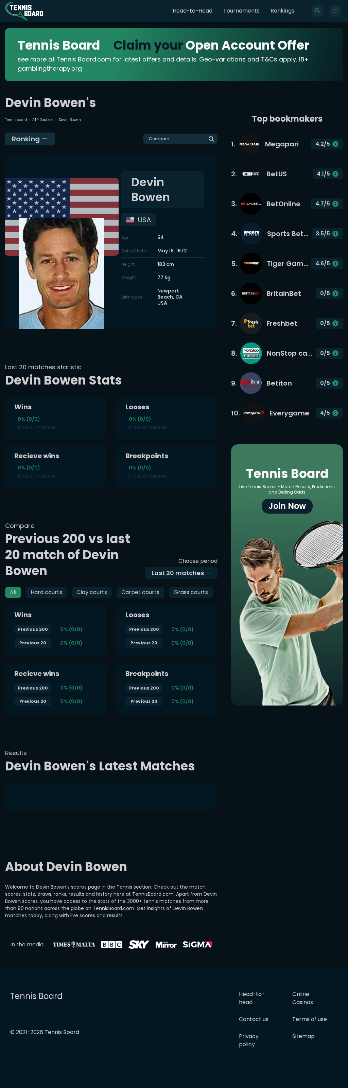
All (13, 592)
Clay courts (91, 592)
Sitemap (303, 1036)
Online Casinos (302, 998)
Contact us (253, 1019)
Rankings (282, 11)
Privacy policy (249, 1040)
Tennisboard (16, 119)
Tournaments (241, 11)
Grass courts (191, 592)
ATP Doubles (43, 119)
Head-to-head (252, 998)
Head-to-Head (192, 11)
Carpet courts (140, 592)
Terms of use (309, 1019)
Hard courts (46, 592)
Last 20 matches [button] (178, 573)
